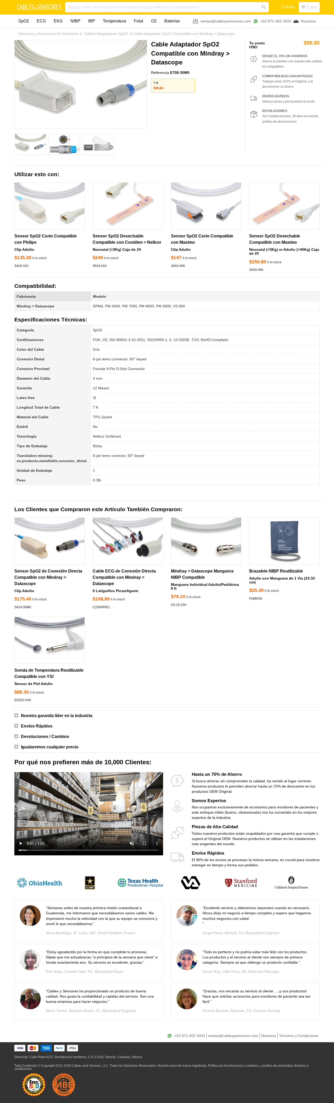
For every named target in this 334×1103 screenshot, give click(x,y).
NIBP (75, 21)
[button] (167, 716)
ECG (41, 21)
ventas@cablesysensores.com (225, 21)
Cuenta (288, 7)
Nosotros (308, 21)
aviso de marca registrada (188, 1066)
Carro (311, 7)
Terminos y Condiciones (298, 1036)
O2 (154, 21)
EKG (58, 21)
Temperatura (114, 21)
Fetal (138, 21)
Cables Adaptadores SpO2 (106, 34)
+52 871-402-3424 (275, 21)
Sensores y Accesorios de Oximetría (48, 34)
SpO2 (23, 21)
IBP (91, 21)
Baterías (172, 21)
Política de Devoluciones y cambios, (233, 1066)
